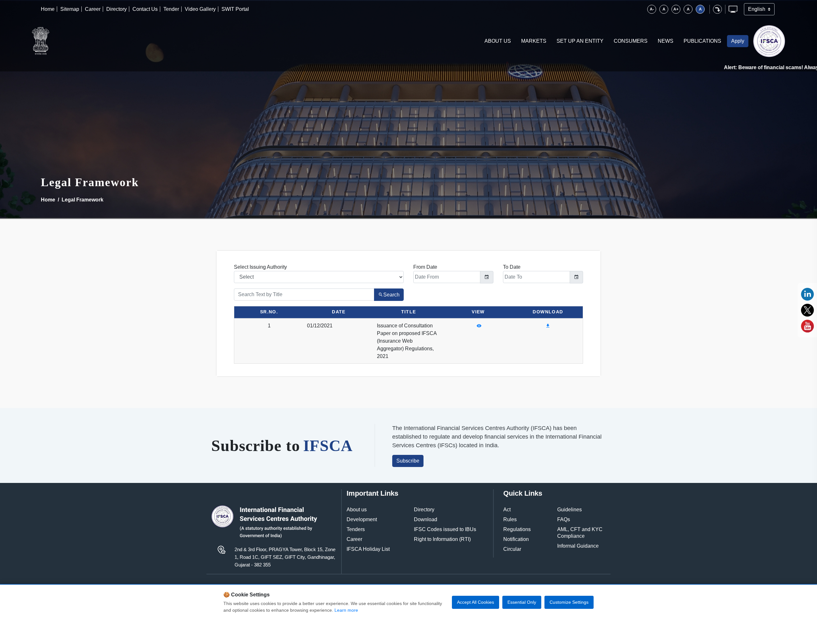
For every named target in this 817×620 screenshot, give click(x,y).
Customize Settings (569, 602)
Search (391, 294)
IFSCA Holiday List (368, 549)
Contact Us (145, 9)
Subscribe (407, 460)
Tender (171, 9)
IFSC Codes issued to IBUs (445, 529)
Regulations (517, 529)
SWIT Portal (235, 9)
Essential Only (521, 602)
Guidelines (569, 509)
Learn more (346, 610)
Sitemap (69, 9)
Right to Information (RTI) (442, 539)
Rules (510, 519)
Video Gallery (200, 9)
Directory (116, 9)
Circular (512, 549)
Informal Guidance (578, 546)
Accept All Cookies (475, 602)
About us (357, 509)
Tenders (356, 529)
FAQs (563, 519)
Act (507, 509)
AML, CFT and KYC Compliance (580, 533)
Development (362, 519)
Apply (737, 41)
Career (93, 9)
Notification (516, 539)
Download (425, 519)
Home (48, 9)
